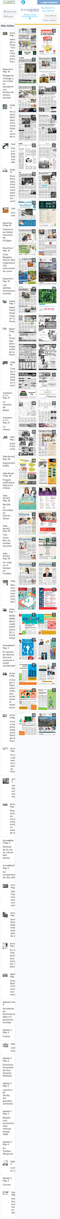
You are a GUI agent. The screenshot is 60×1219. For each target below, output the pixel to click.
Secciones (11, 11)
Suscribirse (50, 15)
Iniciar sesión (50, 20)
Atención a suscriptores (48, 9)
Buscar (9, 16)
